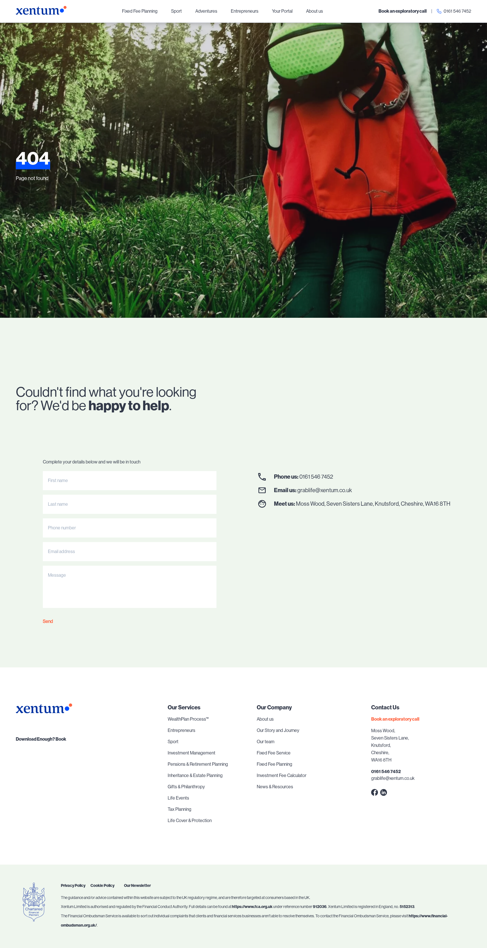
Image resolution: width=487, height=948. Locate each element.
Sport (176, 11)
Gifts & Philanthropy (186, 786)
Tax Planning (179, 809)
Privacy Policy (73, 885)
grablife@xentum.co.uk (324, 490)
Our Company (274, 707)
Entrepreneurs (244, 11)
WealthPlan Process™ (188, 719)
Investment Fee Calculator (281, 775)
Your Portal (282, 11)
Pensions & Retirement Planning (198, 764)
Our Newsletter (137, 885)
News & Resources (275, 786)
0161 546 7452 (457, 11)
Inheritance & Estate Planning (195, 775)
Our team (266, 741)
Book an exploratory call (402, 11)
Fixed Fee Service (274, 753)
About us (314, 11)
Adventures (206, 11)
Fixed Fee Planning (140, 11)
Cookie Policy (102, 885)
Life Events (178, 798)
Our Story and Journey (278, 730)
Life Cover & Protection (190, 820)
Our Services (184, 707)
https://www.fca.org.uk (252, 906)
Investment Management (191, 753)
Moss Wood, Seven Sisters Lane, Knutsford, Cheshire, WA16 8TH (373, 504)
